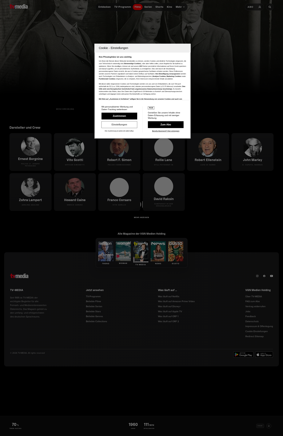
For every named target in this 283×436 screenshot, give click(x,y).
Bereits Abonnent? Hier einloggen (165, 131)
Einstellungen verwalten (119, 124)
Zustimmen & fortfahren (119, 116)
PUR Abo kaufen (166, 124)
